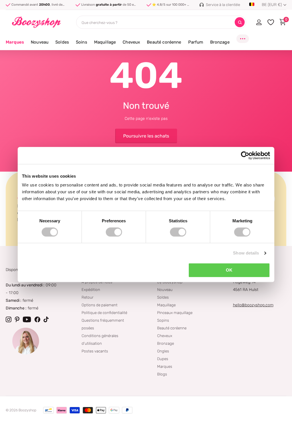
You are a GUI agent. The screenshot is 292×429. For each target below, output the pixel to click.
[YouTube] (27, 319)
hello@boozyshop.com (253, 305)
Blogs (162, 374)
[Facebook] (37, 319)
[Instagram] (8, 319)
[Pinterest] (17, 319)
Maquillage (166, 305)
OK (229, 270)
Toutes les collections (39, 45)
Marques (15, 42)
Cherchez (240, 22)
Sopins (163, 320)
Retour (88, 297)
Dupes (162, 358)
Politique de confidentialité (104, 312)
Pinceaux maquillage (174, 312)
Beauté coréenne (171, 328)
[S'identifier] (258, 22)
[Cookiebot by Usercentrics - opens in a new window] (245, 155)
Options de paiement (99, 305)
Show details (246, 253)
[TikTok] (46, 319)
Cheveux (164, 335)
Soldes (163, 297)
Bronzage (165, 343)
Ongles (163, 351)
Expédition (91, 289)
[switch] (114, 232)
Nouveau (165, 289)
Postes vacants (95, 351)
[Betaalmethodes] (48, 410)
